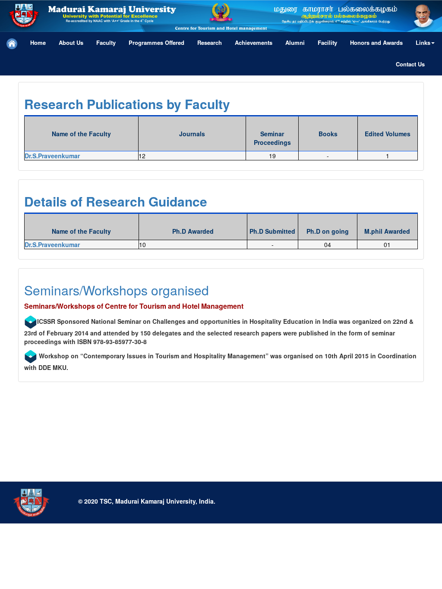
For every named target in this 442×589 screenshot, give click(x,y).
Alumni (295, 42)
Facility (327, 42)
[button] (425, 42)
